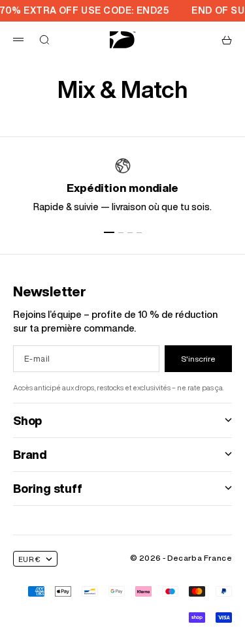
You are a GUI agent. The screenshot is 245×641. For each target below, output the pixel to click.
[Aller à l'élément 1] (109, 232)
